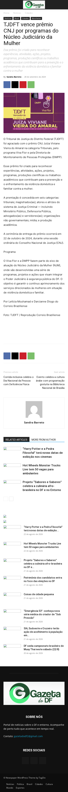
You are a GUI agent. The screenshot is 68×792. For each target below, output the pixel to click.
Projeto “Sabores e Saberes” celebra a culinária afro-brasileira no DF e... (43, 564)
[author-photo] (34, 417)
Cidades (29, 12)
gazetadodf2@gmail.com (28, 736)
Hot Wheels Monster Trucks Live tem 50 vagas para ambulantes (42, 469)
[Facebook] (6, 84)
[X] (15, 84)
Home (6, 12)
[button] (6, 4)
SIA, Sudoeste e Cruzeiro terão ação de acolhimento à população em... (43, 632)
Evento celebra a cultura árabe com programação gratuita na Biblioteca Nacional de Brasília (50, 382)
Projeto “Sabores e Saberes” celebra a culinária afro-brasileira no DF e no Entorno (42, 486)
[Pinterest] (23, 84)
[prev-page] (5, 499)
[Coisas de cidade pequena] (12, 599)
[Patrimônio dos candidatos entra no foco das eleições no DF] (12, 582)
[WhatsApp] (31, 84)
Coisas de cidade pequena (39, 594)
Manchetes (36, 18)
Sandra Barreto (14, 76)
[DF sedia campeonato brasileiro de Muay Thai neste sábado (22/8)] (12, 650)
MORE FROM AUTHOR (44, 439)
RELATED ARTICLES (16, 439)
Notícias (17, 12)
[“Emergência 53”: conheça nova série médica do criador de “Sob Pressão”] (12, 615)
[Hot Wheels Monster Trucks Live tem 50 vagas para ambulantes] (12, 469)
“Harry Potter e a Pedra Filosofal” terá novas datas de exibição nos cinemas (43, 452)
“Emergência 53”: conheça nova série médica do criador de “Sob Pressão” (42, 614)
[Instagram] (34, 760)
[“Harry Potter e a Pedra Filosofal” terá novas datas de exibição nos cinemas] (12, 453)
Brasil (16, 18)
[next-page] (11, 499)
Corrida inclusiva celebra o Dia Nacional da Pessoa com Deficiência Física (18, 380)
